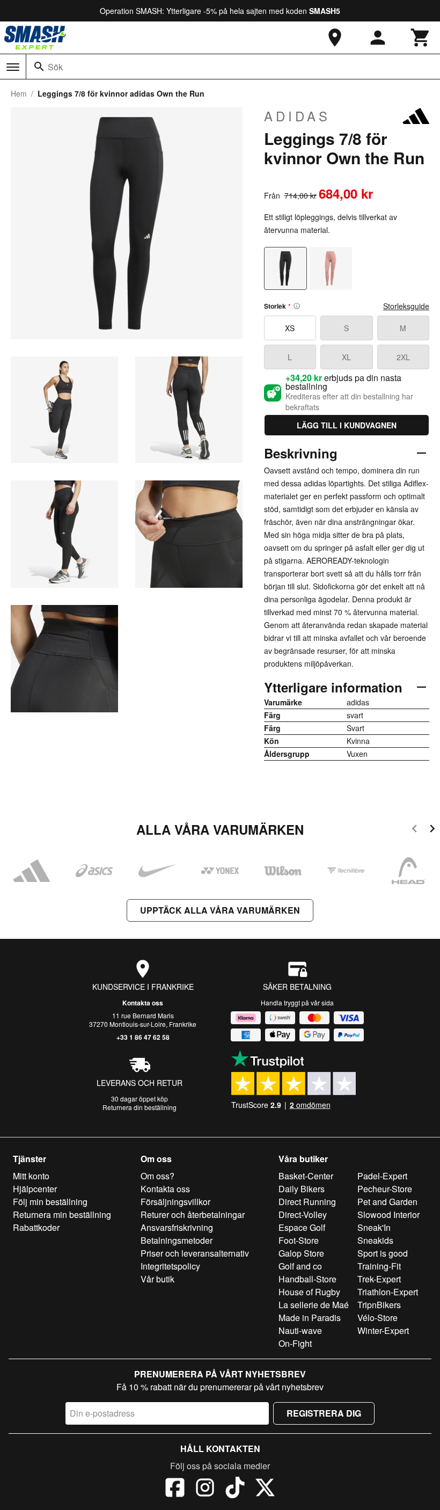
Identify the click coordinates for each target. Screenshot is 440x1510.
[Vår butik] (335, 37)
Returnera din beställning (139, 1107)
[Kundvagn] (420, 37)
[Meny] (13, 67)
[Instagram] (205, 1489)
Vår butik (157, 1279)
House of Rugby (309, 1292)
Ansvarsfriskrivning (177, 1227)
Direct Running (307, 1201)
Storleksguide (406, 306)
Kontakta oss (142, 1002)
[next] (432, 830)
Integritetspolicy (170, 1266)
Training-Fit (379, 1266)
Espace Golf (301, 1227)
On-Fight (295, 1343)
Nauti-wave (300, 1330)
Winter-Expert (383, 1330)
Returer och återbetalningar (193, 1214)
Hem (19, 93)
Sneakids (375, 1240)
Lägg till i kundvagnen (347, 425)
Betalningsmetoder (176, 1240)
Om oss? (157, 1176)
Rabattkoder (36, 1227)
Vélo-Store (377, 1317)
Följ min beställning (50, 1201)
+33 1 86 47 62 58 (143, 1037)
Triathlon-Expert (387, 1292)
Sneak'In (374, 1227)
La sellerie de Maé (313, 1305)
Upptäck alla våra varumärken (220, 910)
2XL (403, 357)
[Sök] (39, 66)
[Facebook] (175, 1489)
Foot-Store (298, 1240)
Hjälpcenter (35, 1189)
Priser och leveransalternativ (195, 1253)
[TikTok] (235, 1489)
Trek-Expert (379, 1279)
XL (346, 357)
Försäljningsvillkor (175, 1201)
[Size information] (296, 306)
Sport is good (382, 1253)
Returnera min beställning (62, 1214)
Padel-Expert (382, 1176)
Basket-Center (305, 1176)
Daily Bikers (301, 1189)
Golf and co (300, 1266)
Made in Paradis (309, 1317)
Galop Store (301, 1253)
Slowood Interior (388, 1214)
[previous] (414, 830)
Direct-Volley (302, 1214)
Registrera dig (324, 1413)
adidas (297, 116)
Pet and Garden (387, 1201)
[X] (265, 1489)
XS (290, 328)
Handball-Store (307, 1279)
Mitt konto (31, 1176)
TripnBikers (379, 1305)
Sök (55, 67)
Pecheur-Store (384, 1189)
